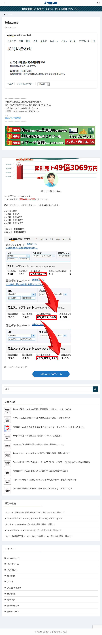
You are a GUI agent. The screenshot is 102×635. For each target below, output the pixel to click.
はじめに (11, 575)
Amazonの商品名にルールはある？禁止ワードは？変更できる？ (33, 518)
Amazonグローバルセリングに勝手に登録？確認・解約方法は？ (41, 453)
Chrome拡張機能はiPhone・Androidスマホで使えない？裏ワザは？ (42, 488)
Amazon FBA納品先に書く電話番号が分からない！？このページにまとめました (48, 426)
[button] (99, 3)
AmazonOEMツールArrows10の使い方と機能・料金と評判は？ (33, 530)
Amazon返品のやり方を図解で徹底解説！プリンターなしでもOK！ (43, 409)
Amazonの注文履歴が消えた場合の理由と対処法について (38, 444)
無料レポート (13, 611)
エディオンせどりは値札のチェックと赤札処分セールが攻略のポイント (45, 479)
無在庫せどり (13, 605)
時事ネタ (11, 599)
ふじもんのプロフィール (51, 374)
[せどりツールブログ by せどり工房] (51, 3)
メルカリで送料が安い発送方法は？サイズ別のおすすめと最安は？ (35, 512)
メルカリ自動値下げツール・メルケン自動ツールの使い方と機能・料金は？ (39, 536)
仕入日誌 (11, 593)
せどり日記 (12, 569)
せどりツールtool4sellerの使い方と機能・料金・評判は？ (30, 524)
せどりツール (13, 563)
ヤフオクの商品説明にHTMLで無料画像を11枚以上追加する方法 (41, 417)
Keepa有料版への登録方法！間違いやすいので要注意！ (37, 435)
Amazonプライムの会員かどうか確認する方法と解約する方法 (40, 470)
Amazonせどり (13, 557)
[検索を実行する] (95, 389)
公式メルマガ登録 (13, 117)
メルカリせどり (14, 587)
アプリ (10, 581)
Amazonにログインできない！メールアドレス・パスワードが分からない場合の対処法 (51, 461)
